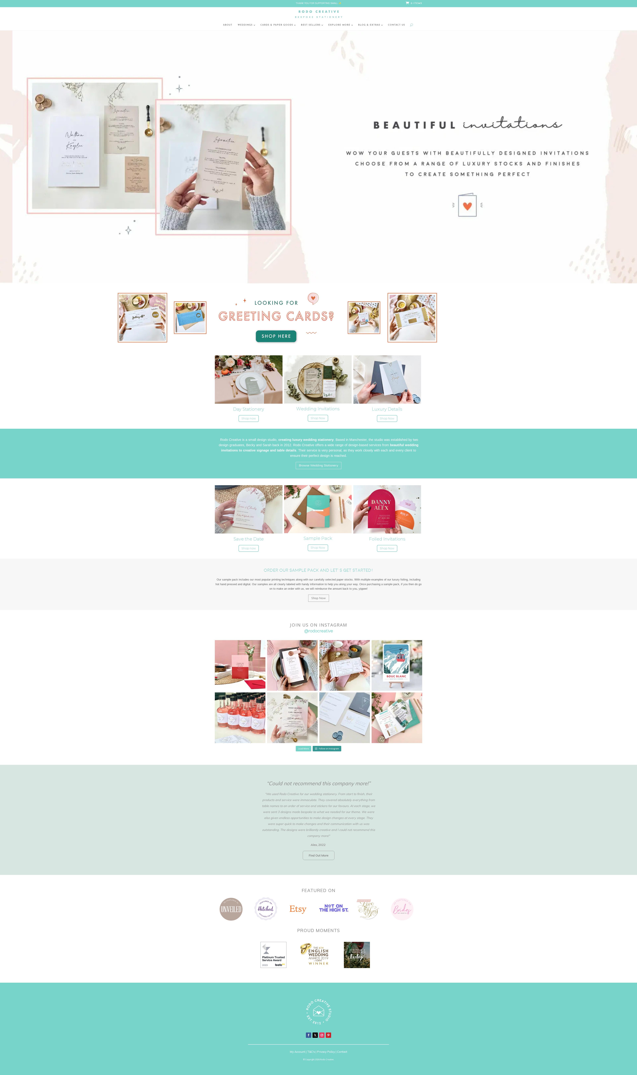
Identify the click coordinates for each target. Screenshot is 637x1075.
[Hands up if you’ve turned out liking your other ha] (240, 665)
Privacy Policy (326, 1051)
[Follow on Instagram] (321, 1035)
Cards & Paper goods (276, 25)
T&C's (311, 1051)
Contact (342, 1051)
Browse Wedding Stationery (318, 465)
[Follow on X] (315, 1035)
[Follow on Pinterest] (328, 1035)
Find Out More (318, 855)
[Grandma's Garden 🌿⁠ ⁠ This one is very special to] (240, 717)
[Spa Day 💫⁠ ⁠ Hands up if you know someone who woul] (344, 665)
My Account (297, 1051)
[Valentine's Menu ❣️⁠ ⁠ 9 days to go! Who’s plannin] (292, 665)
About (227, 25)
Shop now (249, 418)
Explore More (339, 25)
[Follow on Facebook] (308, 1035)
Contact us (396, 25)
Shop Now (318, 418)
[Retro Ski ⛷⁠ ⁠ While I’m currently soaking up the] (397, 665)
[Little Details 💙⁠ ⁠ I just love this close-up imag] (344, 717)
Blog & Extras (369, 25)
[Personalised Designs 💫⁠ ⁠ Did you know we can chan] (292, 717)
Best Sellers (310, 25)
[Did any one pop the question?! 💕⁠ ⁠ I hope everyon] (397, 717)
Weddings (245, 25)
